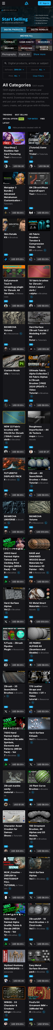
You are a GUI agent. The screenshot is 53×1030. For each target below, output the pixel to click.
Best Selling (21, 115)
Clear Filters (38, 76)
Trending (7, 115)
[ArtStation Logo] (26, 3)
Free (42, 119)
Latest (6, 123)
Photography (9, 54)
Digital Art (24, 54)
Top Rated (33, 119)
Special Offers (13, 119)
